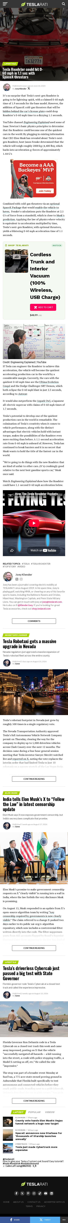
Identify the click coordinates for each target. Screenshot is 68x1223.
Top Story (10, 567)
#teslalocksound (30, 1163)
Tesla (26, 564)
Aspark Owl (43, 401)
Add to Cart (45, 307)
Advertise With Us (54, 1202)
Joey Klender (20, 88)
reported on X (20, 759)
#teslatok (15, 1163)
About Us (18, 1202)
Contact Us (33, 1202)
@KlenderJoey (25, 605)
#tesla (6, 1163)
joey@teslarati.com (52, 601)
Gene (17, 663)
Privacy (40, 1206)
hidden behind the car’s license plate (24, 111)
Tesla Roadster (41, 564)
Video (22, 567)
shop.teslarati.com (41, 608)
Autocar (22, 394)
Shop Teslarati (18, 245)
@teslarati (8, 1159)
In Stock (57, 245)
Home (6, 1202)
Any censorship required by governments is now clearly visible (32, 916)
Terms (29, 1206)
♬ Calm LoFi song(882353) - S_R (19, 1166)
